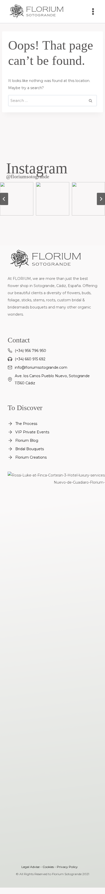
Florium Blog (26, 440)
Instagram (37, 168)
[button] (16, 199)
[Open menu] (93, 11)
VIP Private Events (32, 432)
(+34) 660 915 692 (30, 359)
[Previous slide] (4, 199)
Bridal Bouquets (29, 449)
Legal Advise (30, 867)
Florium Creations (31, 457)
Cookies (48, 867)
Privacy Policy (67, 867)
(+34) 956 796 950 (30, 350)
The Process (26, 423)
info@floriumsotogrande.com (41, 367)
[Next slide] (101, 199)
